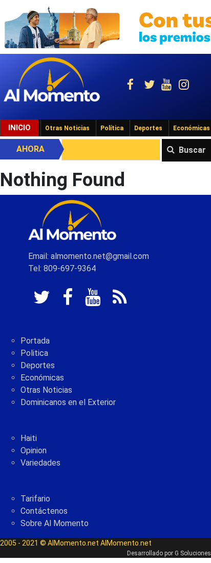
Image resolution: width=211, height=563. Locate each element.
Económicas (42, 378)
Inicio (19, 127)
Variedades (40, 463)
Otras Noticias (67, 128)
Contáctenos (44, 511)
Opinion (33, 450)
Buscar (192, 150)
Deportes (148, 128)
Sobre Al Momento (54, 523)
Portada (35, 341)
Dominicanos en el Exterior (68, 402)
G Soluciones (193, 553)
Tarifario (35, 499)
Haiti (28, 438)
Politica (34, 353)
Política (111, 128)
